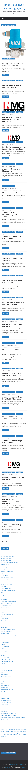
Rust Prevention (4, 694)
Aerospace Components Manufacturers (11, 170)
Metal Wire (3, 663)
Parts (2, 672)
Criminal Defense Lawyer (6, 588)
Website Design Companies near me (16, 729)
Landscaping (3, 644)
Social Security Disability (6, 702)
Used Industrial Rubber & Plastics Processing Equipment (13, 717)
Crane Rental (3, 586)
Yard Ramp (3, 728)
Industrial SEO (19, 734)
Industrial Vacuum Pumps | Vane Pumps (9, 635)
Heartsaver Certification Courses (8, 629)
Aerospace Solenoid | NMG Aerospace (12, 259)
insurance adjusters (5, 642)
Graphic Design (4, 627)
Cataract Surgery (4, 575)
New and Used (4, 666)
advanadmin (13, 166)
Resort (2, 683)
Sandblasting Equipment (6, 698)
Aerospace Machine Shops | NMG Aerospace (12, 281)
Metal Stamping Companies (7, 661)
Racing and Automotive (6, 681)
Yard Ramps (8, 728)
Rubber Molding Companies (7, 689)
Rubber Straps (4, 691)
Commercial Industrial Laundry (7, 579)
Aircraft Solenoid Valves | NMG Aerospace (13, 478)
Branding (3, 569)
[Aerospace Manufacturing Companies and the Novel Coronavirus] (14, 106)
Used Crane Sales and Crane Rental (8, 713)
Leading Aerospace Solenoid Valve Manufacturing (12, 64)
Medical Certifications (5, 659)
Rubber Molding (4, 687)
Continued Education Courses (7, 582)
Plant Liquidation (4, 674)
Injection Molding (4, 640)
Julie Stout (11, 61)
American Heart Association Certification (9, 562)
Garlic (2, 616)
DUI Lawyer (3, 592)
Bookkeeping (4, 567)
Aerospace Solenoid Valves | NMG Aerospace (13, 238)
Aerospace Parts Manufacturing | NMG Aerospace (10, 215)
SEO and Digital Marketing (6, 700)
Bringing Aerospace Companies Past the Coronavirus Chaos (14, 148)
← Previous (4, 541)
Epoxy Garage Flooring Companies (8, 601)
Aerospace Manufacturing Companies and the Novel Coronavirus (12, 119)
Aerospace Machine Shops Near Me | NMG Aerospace (12, 398)
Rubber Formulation (5, 685)
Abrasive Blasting (4, 551)
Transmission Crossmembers (7, 709)
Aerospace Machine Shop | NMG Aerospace (12, 526)
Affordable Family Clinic (6, 558)
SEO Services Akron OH (6, 734)
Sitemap (2, 756)
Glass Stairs (3, 625)
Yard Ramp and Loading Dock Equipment (9, 724)
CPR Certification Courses (6, 584)
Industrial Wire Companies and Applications (10, 638)
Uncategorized (19, 80)
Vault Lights (16, 733)
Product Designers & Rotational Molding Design (11, 678)
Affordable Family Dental (6, 560)
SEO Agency (22, 733)
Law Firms (3, 653)
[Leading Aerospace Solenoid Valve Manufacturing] (14, 43)
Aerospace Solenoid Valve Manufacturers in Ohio (11, 192)
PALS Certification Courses (6, 670)
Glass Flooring (4, 623)
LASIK (2, 648)
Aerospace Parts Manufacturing (9, 58)
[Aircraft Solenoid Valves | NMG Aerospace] (14, 465)
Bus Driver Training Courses (7, 571)
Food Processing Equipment (7, 614)
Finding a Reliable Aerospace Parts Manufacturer (13, 303)
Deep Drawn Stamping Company (8, 590)
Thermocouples (4, 704)
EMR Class (3, 597)
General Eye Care (4, 618)
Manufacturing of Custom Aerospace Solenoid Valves (12, 374)
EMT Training (4, 599)
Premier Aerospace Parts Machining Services (11, 86)
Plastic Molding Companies (6, 676)
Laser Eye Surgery (5, 646)
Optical (2, 668)
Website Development (5, 722)
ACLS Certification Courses (6, 554)
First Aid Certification (5, 607)
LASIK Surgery (4, 650)
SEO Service (20, 728)
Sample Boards (4, 696)
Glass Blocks (3, 620)
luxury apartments (5, 657)
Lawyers (3, 655)
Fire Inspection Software (6, 605)
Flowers (2, 612)
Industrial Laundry (5, 633)
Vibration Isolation (5, 719)
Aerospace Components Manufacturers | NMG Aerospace (11, 350)
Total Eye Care (4, 706)
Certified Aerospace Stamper (7, 577)
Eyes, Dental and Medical (6, 603)
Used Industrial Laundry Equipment (8, 715)
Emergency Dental (5, 595)
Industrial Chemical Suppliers (7, 631)
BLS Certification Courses (6, 564)
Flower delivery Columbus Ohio (12, 731)
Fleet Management (5, 610)
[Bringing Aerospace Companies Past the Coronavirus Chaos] (14, 138)
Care (2, 573)
